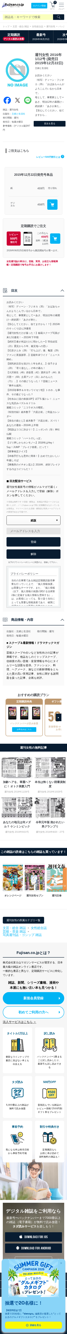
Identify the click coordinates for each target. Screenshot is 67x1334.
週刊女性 (50, 26)
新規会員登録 (33, 998)
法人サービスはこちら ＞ (19, 1021)
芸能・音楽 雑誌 (14, 931)
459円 (40, 188)
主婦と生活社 (18, 113)
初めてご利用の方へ (33, 1012)
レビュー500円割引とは (49, 157)
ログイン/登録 (39, 6)
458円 (40, 204)
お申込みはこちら (24, 729)
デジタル (12, 204)
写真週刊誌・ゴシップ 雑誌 (22, 935)
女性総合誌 (37, 26)
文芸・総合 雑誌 (21, 26)
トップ (6, 26)
